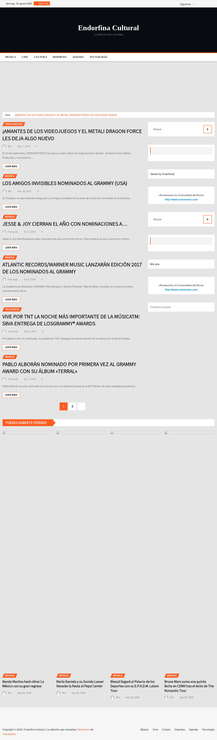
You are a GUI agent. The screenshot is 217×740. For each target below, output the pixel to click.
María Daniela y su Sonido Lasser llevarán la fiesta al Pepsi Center (80, 683)
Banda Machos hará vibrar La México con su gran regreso (23, 683)
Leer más (11, 166)
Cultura (40, 57)
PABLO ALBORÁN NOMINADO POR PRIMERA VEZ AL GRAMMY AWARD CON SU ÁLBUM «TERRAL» (69, 367)
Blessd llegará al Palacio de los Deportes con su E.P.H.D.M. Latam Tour (134, 686)
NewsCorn (84, 729)
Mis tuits (154, 264)
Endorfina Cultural (108, 28)
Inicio (7, 114)
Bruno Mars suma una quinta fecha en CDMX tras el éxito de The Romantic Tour (189, 686)
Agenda (78, 57)
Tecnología (99, 57)
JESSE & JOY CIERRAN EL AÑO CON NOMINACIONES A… (65, 223)
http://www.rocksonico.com (181, 199)
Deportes (60, 57)
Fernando (13, 231)
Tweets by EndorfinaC (162, 174)
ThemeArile (9, 734)
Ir (207, 129)
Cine (25, 57)
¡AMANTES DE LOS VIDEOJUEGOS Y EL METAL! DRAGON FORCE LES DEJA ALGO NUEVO (65, 114)
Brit (9, 146)
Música (10, 57)
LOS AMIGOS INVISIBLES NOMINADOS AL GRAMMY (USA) (64, 183)
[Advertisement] (108, 85)
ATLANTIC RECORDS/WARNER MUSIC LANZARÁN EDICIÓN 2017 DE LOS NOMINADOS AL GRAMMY (72, 268)
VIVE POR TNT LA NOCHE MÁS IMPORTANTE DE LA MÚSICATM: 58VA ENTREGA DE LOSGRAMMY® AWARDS (71, 320)
